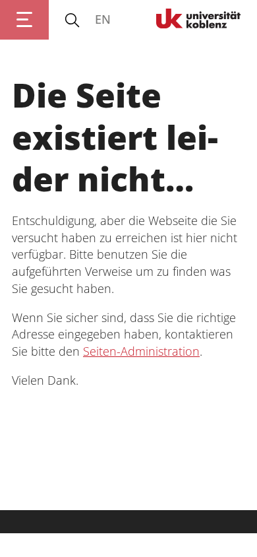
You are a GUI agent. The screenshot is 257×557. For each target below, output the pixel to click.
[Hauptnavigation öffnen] (24, 20)
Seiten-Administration (141, 351)
